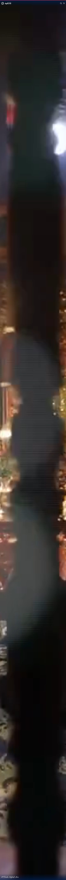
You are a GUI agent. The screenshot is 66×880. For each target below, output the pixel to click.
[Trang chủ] (6, 3)
